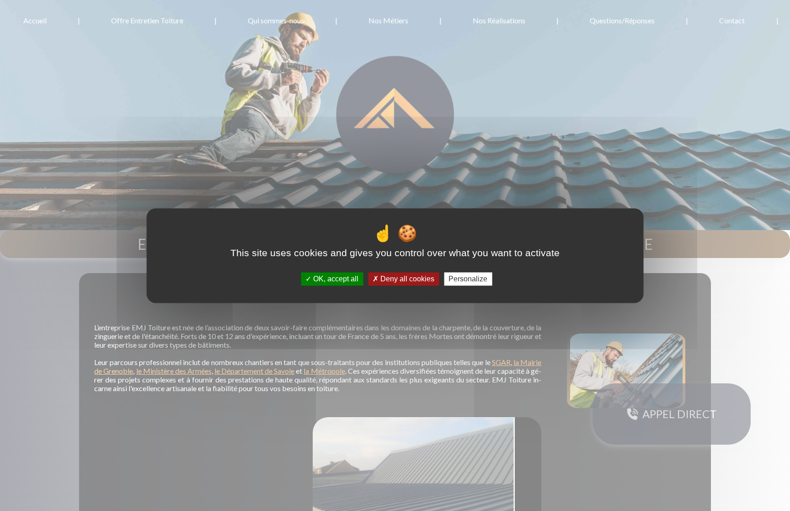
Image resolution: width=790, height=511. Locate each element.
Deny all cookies (406, 279)
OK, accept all (334, 279)
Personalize (467, 279)
